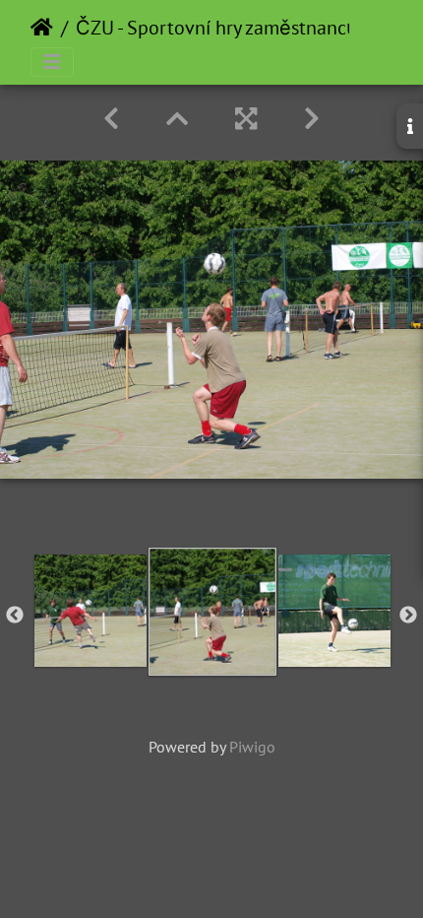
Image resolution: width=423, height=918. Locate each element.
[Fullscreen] (246, 118)
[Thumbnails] (177, 118)
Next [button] (408, 615)
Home (41, 27)
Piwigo (252, 746)
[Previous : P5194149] (111, 118)
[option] (90, 611)
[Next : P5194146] (311, 118)
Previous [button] (15, 615)
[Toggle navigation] (52, 62)
